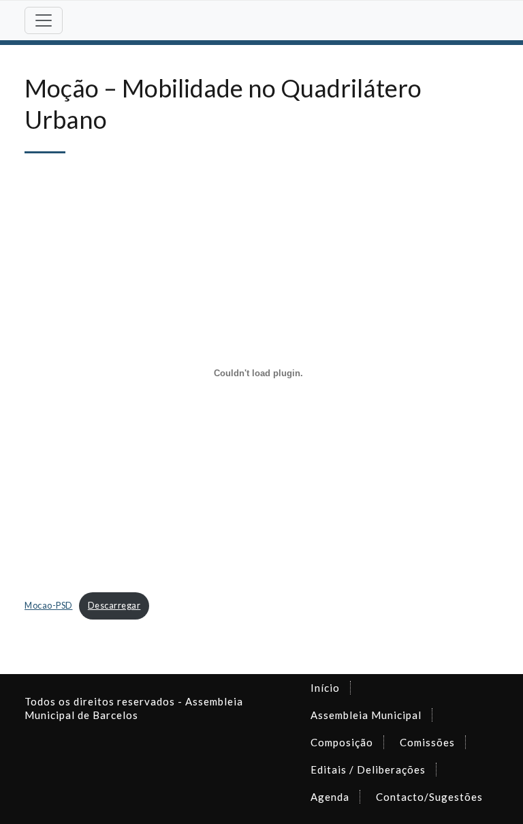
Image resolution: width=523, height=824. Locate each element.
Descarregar (114, 605)
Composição (342, 742)
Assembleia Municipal (366, 715)
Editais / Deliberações (368, 769)
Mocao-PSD (49, 605)
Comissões (427, 742)
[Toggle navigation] (44, 20)
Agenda (330, 797)
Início (325, 688)
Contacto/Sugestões (429, 797)
